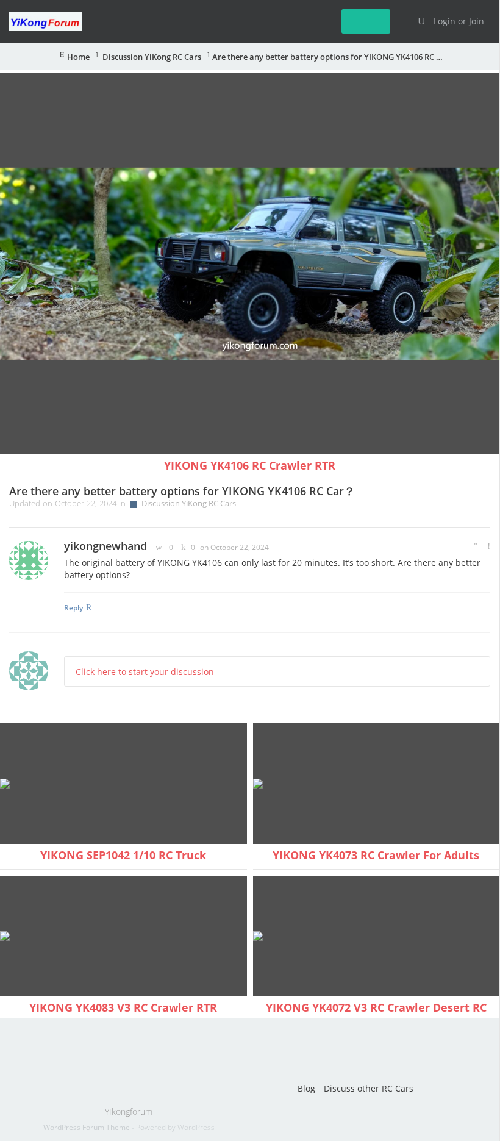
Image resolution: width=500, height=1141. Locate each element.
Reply (73, 607)
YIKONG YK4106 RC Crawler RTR (249, 465)
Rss (216, 1050)
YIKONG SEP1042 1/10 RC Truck (123, 855)
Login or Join (457, 21)
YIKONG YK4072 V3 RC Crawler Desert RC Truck (376, 1015)
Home (78, 57)
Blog (306, 1088)
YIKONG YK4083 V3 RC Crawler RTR (123, 1007)
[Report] (488, 547)
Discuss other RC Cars (368, 1088)
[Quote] (476, 547)
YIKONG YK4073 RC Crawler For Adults (376, 855)
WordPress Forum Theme (87, 1127)
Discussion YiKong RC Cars (151, 57)
